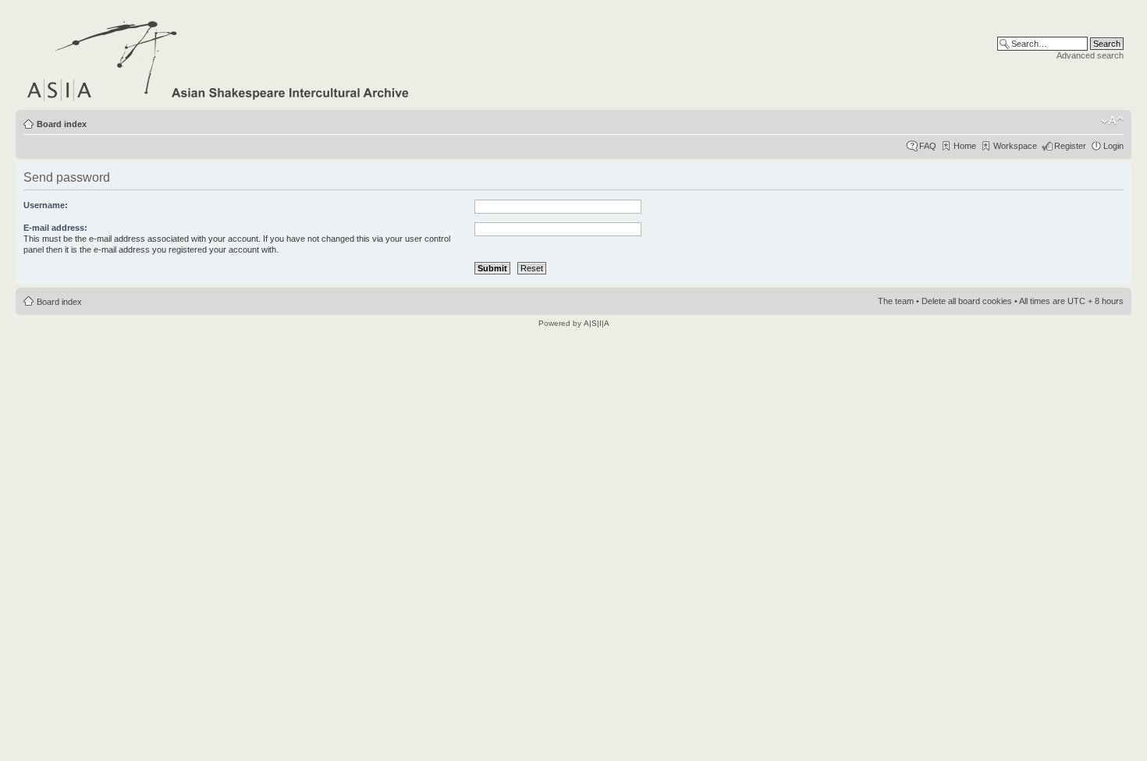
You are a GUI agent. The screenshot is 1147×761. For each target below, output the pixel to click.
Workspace (1015, 145)
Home (964, 145)
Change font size (1112, 121)
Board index (62, 124)
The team (896, 301)
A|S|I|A (596, 323)
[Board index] (219, 58)
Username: (45, 205)
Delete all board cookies (967, 301)
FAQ (927, 145)
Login (1113, 145)
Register (1070, 145)
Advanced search (1090, 55)
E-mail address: (55, 227)
